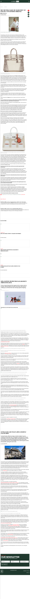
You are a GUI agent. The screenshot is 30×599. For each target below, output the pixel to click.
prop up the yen (5, 540)
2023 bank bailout (10, 534)
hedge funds (5, 470)
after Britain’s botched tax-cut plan (13, 525)
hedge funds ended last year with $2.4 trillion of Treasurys (9, 482)
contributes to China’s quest (10, 418)
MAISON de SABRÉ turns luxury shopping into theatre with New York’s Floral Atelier (13, 202)
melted (23, 344)
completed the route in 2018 (5, 341)
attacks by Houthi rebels (4, 346)
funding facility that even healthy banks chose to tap (9, 537)
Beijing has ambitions (8, 353)
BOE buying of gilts (16, 524)
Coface (18, 363)
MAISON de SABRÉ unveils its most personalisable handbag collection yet (11, 208)
